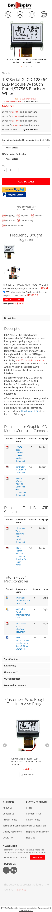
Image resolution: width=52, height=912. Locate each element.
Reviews (9, 665)
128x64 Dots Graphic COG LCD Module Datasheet (20, 454)
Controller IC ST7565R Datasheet (21, 470)
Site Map (30, 837)
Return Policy (33, 819)
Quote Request (12, 678)
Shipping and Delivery (37, 831)
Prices (29, 807)
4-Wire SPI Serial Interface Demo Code (23, 600)
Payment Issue (33, 813)
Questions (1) (11, 672)
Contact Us (8, 813)
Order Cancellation (36, 825)
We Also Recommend (15, 685)
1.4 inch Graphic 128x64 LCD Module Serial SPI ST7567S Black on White (26, 761)
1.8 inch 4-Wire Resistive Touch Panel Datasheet (20, 535)
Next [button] (47, 745)
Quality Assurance (12, 831)
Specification (11, 659)
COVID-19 (8, 837)
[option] (26, 747)
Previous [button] (5, 745)
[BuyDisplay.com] (20, 5)
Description (10, 318)
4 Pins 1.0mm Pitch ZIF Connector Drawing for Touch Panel (21, 556)
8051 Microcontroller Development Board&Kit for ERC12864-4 (23, 643)
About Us (7, 807)
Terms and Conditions (14, 825)
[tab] (26, 318)
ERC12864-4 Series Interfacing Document (21, 627)
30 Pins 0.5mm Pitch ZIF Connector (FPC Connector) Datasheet (21, 486)
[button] (8, 14)
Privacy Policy (10, 819)
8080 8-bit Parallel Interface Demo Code (23, 613)
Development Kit (30, 411)
